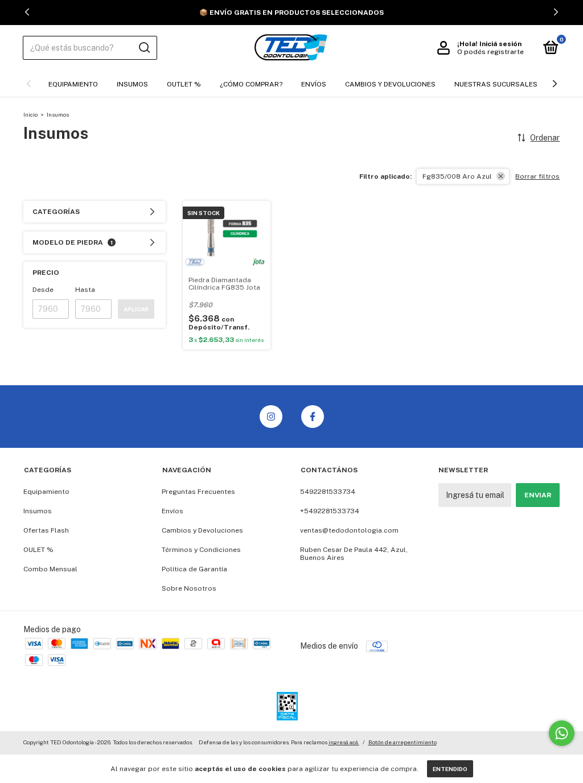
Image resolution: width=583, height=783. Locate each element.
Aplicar (136, 309)
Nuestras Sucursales (495, 84)
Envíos (313, 84)
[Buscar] (143, 48)
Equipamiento (73, 84)
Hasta (85, 290)
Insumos (132, 84)
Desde (43, 290)
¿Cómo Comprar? (251, 84)
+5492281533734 (329, 511)
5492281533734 (327, 492)
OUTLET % (184, 84)
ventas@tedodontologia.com (349, 530)
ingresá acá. (344, 742)
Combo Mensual (50, 569)
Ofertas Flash (46, 530)
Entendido (450, 768)
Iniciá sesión (500, 44)
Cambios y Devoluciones (390, 84)
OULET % (38, 550)
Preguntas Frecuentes (198, 492)
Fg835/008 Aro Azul (457, 176)
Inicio (30, 114)
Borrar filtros (537, 176)
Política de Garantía (194, 569)
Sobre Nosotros (189, 588)
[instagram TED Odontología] (271, 416)
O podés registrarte (490, 52)
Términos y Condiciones (201, 550)
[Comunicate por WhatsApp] (561, 733)
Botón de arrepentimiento (402, 742)
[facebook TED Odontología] (312, 416)
